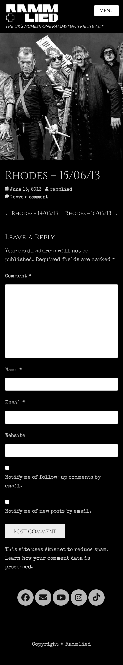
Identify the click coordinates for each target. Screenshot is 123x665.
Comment (18, 276)
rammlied (61, 189)
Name (13, 370)
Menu (106, 11)
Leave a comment (29, 197)
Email (15, 403)
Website (15, 436)
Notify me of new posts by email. (48, 511)
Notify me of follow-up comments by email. (53, 482)
